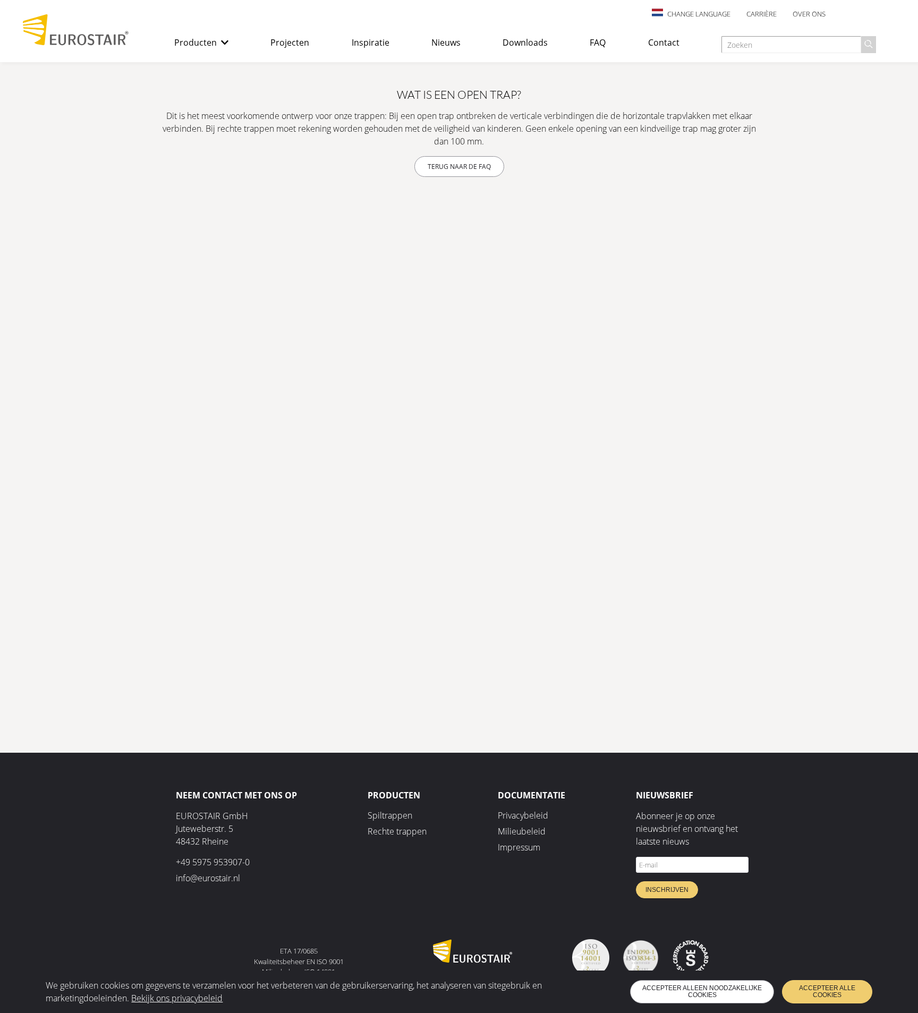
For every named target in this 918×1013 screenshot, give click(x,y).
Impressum (519, 847)
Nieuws (446, 42)
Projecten (289, 42)
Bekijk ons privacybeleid (177, 998)
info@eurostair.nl (208, 878)
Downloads (525, 42)
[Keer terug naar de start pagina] (76, 42)
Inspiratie (370, 42)
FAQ (598, 42)
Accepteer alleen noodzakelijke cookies (702, 991)
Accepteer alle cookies (827, 991)
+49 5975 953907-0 (213, 862)
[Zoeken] (868, 44)
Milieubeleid (522, 831)
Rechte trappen (397, 831)
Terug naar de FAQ (459, 166)
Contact (663, 42)
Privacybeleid (523, 815)
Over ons (809, 14)
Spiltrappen (390, 815)
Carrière (761, 14)
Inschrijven (666, 889)
